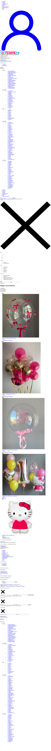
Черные (9, 188)
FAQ (3, 5)
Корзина (4, 582)
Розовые (9, 179)
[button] (2, 68)
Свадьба (9, 102)
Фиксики (10, 158)
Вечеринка (10, 652)
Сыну (9, 670)
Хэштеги (9, 131)
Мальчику (10, 110)
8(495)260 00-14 (3, 60)
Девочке (9, 109)
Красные (9, 163)
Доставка (4, 1)
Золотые (9, 177)
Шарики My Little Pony (7, 277)
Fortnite (9, 151)
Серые (9, 165)
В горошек (10, 176)
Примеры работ (5, 7)
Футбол (9, 130)
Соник (9, 138)
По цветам (4, 160)
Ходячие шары (10, 77)
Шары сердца (10, 81)
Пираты (9, 137)
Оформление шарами (12, 633)
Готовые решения (11, 624)
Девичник (10, 105)
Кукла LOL (10, 135)
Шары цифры (10, 73)
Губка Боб (10, 706)
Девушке (9, 112)
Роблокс (9, 156)
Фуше (9, 166)
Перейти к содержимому (12, 51)
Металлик (10, 181)
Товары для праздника (12, 83)
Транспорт (10, 129)
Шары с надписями (11, 82)
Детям (9, 119)
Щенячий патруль (11, 141)
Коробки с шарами (11, 87)
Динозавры (10, 688)
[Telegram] (7, 61)
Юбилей (9, 94)
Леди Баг (9, 145)
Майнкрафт (10, 126)
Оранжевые (10, 724)
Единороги (10, 144)
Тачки (9, 157)
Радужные (10, 164)
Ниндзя (9, 155)
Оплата (3, 2)
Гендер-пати (10, 100)
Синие (9, 172)
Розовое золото (10, 725)
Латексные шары (11, 84)
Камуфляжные (10, 184)
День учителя (10, 106)
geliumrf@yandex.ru (3, 59)
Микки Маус (10, 146)
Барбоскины (10, 152)
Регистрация (4, 563)
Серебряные (10, 186)
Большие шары (10, 74)
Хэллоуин (10, 660)
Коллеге (9, 115)
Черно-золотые (10, 734)
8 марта (9, 104)
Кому (3, 108)
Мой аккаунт (4, 565)
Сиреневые (10, 733)
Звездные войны (11, 153)
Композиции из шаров (12, 75)
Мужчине (10, 669)
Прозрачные (10, 185)
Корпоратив (10, 103)
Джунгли (9, 125)
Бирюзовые (10, 715)
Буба (9, 124)
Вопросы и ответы (5, 554)
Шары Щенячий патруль (8, 279)
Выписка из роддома (11, 91)
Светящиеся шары (11, 88)
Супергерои (10, 148)
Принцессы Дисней (11, 147)
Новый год (10, 93)
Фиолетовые (10, 187)
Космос (9, 679)
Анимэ (9, 133)
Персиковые (10, 178)
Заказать (29, 604)
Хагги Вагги (10, 140)
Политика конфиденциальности (7, 556)
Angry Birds (10, 132)
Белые (9, 168)
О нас (3, 8)
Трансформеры (10, 139)
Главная (3, 189)
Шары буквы (10, 86)
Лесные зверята (11, 154)
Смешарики (10, 128)
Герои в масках (10, 697)
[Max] (10, 61)
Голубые (9, 183)
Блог (3, 9)
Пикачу (9, 127)
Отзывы (3, 192)
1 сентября (10, 90)
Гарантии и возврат (5, 6)
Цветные (9, 173)
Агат (9, 174)
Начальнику (10, 118)
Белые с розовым (11, 182)
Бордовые (10, 169)
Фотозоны (10, 79)
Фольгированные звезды (12, 78)
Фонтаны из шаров (11, 80)
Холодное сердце (11, 159)
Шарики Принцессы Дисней (8, 278)
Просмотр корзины (3, 584)
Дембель (9, 92)
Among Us (10, 122)
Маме (9, 113)
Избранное (4, 564)
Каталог (3, 70)
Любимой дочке (11, 117)
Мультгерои (4, 121)
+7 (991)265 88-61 (3, 546)
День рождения (11, 101)
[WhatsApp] (2, 61)
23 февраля (10, 99)
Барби (9, 143)
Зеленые (9, 170)
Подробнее (4, 537)
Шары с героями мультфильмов (9, 198)
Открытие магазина (11, 651)
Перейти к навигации (4, 51)
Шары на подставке (11, 72)
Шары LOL (6, 276)
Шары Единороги (7, 275)
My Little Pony (10, 123)
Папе (9, 111)
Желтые (9, 162)
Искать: (1, 197)
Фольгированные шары (12, 71)
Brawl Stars (10, 142)
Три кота (9, 149)
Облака (9, 76)
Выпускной (10, 96)
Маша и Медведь (11, 136)
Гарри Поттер (10, 134)
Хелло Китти (10, 150)
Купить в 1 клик (5, 340)
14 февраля (10, 95)
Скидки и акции (5, 193)
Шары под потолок (11, 85)
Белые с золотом (11, 175)
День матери (10, 97)
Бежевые (9, 161)
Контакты (4, 4)
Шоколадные (10, 167)
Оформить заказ (10, 584)
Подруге (9, 114)
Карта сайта (4, 558)
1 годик (9, 661)
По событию (4, 643)
